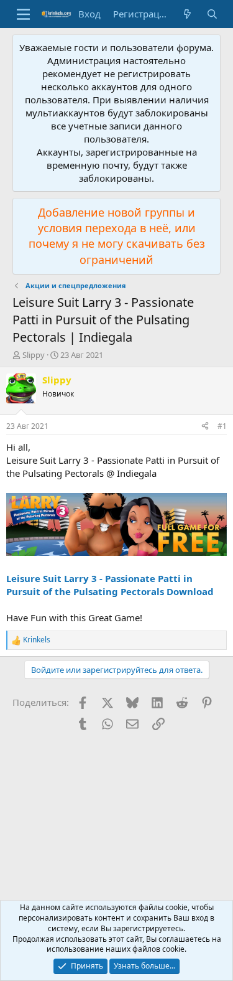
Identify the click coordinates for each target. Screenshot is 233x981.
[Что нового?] (187, 14)
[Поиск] (212, 14)
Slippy (33, 354)
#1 (222, 426)
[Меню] (23, 14)
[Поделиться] (205, 427)
